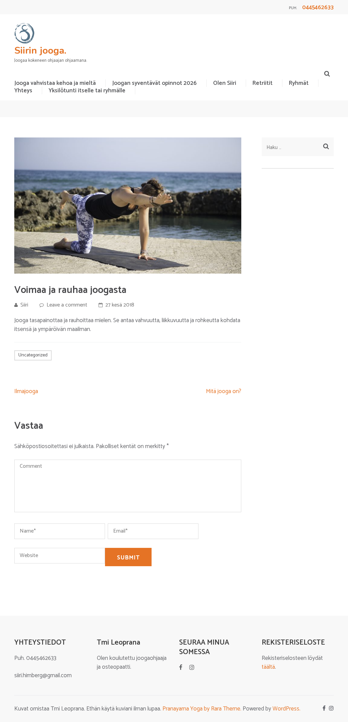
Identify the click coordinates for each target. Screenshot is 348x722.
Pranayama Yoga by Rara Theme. (201, 709)
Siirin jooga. (40, 50)
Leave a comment (67, 305)
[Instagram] (191, 667)
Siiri (24, 305)
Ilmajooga (26, 391)
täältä (268, 667)
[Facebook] (180, 667)
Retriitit (263, 83)
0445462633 (318, 7)
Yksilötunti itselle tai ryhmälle (87, 90)
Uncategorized (33, 355)
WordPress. (286, 709)
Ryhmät (299, 83)
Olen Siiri (224, 83)
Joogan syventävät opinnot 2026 (154, 83)
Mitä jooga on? (223, 391)
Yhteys (23, 90)
